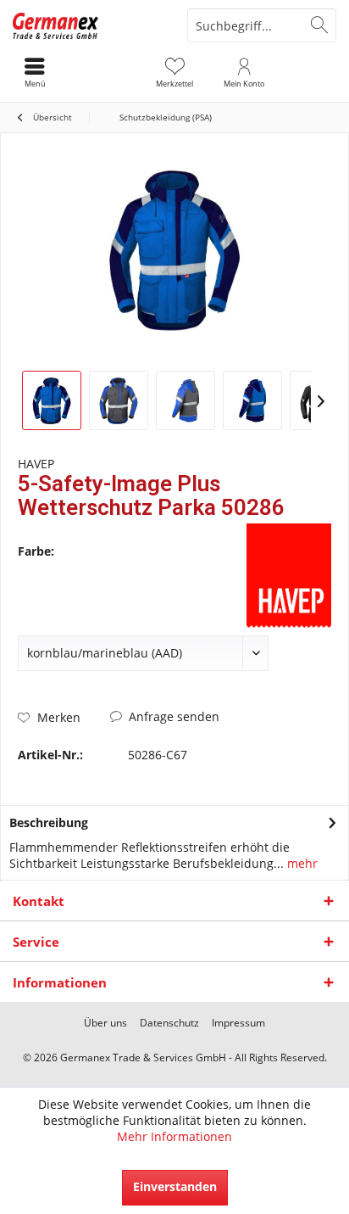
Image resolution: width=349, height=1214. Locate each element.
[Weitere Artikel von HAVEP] (289, 575)
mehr (301, 863)
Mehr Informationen (174, 1136)
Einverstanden (175, 1186)
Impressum (238, 1023)
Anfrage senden (172, 716)
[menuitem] (174, 72)
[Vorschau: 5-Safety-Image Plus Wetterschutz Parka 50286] (51, 400)
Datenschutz (169, 1023)
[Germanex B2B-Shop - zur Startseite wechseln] (87, 25)
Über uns (105, 1023)
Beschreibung (48, 822)
